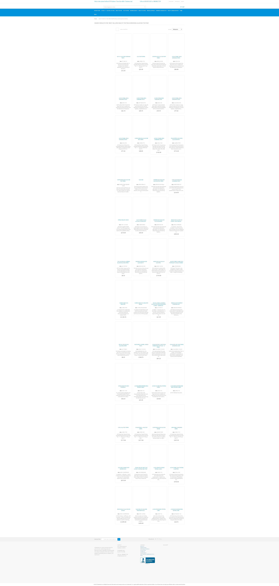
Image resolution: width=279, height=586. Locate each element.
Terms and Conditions (144, 548)
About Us (142, 546)
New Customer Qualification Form (147, 554)
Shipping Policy (143, 547)
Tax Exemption (143, 552)
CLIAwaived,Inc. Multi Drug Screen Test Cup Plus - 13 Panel (159, 346)
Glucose (141, 179)
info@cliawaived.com (121, 555)
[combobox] (125, 7)
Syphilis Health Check (123, 220)
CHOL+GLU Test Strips (123, 427)
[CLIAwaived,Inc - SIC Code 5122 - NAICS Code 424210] (173, 579)
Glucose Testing (141, 56)
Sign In (182, 1)
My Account (171, 1)
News (141, 555)
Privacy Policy (143, 550)
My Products (177, 1)
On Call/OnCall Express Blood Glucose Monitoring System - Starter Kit (159, 304)
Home (95, 18)
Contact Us (142, 551)
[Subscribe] (118, 539)
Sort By (169, 29)
